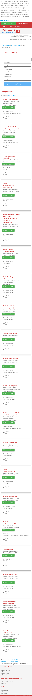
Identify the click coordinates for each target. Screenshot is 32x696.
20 (14, 660)
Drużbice (9, 168)
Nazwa (10, 95)
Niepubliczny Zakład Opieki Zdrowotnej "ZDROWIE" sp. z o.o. (11, 191)
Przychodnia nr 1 (10, 617)
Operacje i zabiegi (15, 26)
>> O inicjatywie (4, 690)
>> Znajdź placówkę (5, 670)
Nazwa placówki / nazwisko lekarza (11, 56)
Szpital (8, 263)
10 (12, 660)
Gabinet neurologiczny (10, 333)
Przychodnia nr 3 (10, 399)
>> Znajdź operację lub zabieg (8, 671)
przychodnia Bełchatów (12, 142)
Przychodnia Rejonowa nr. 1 (13, 113)
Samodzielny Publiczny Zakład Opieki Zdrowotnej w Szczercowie (11, 282)
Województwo (7, 62)
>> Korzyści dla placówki (6, 681)
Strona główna (6, 45)
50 (17, 660)
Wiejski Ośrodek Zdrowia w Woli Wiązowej (17, 535)
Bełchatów (10, 111)
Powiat (5, 67)
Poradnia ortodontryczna (10, 99)
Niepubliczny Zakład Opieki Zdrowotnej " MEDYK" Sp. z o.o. (10, 578)
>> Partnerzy (4, 693)
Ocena (14, 95)
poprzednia (4, 661)
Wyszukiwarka (15, 45)
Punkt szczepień (8, 549)
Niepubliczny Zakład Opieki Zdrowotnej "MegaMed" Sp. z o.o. (10, 132)
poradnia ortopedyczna (10, 442)
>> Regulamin (4, 674)
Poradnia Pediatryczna (10, 385)
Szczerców (10, 290)
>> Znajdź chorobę (5, 673)
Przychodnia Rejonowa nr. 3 (13, 428)
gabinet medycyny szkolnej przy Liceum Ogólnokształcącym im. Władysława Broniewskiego (11, 218)
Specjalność (6, 71)
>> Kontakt (3, 691)
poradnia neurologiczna (10, 358)
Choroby (4, 26)
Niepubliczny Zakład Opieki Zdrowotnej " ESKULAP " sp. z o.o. (11, 226)
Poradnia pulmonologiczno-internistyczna (8, 185)
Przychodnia (9, 169)
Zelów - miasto (11, 506)
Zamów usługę (8, 23)
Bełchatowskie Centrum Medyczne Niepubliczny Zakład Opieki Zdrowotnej (11, 389)
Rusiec (9, 533)
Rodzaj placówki (7, 76)
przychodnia (9, 236)
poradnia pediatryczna (10, 574)
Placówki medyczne (22, 23)
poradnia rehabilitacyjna (10, 496)
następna (15, 661)
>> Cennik (3, 683)
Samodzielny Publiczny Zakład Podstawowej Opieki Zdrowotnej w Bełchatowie (11, 103)
